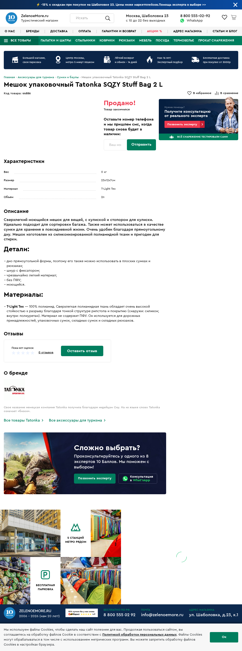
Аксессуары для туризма (36, 77)
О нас (10, 31)
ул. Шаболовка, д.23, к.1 (213, 615)
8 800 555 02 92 (119, 615)
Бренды (32, 31)
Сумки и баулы (68, 77)
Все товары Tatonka (22, 420)
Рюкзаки (127, 40)
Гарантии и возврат (119, 31)
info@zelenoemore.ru (162, 615)
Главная (9, 77)
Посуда (162, 40)
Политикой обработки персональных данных (139, 634)
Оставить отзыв (82, 351)
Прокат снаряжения (216, 40)
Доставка (59, 31)
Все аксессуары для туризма (75, 420)
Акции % (154, 31)
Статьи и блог (225, 31)
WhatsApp (195, 20)
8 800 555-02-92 (195, 16)
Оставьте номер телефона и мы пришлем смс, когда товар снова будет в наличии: (129, 126)
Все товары (21, 40)
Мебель (145, 40)
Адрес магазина (187, 31)
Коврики (107, 40)
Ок (224, 637)
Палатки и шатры (56, 40)
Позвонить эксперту (182, 124)
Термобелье (183, 40)
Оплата (84, 31)
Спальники (85, 40)
